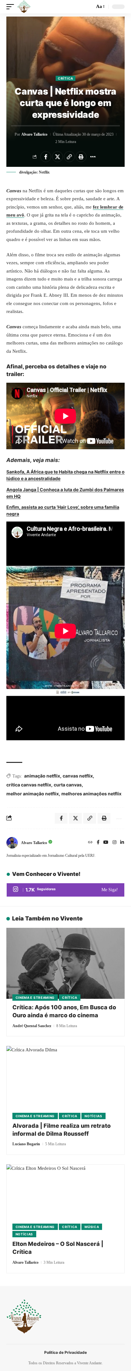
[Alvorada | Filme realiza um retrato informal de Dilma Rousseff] (65, 1081)
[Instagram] (114, 843)
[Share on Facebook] (45, 156)
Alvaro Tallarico (34, 134)
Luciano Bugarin (26, 1144)
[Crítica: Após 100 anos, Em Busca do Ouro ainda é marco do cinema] (65, 963)
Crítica (65, 78)
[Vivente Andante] (24, 6)
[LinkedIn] (122, 843)
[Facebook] (98, 843)
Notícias (93, 1116)
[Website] (90, 843)
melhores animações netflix (91, 793)
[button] (11, 6)
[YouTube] (106, 843)
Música (92, 1227)
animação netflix (42, 775)
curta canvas (68, 784)
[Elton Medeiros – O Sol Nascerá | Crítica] (65, 1199)
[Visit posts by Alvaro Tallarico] (12, 843)
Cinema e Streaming (35, 997)
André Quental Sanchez (31, 1026)
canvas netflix (78, 775)
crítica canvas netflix (28, 784)
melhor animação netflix (32, 793)
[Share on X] (57, 156)
